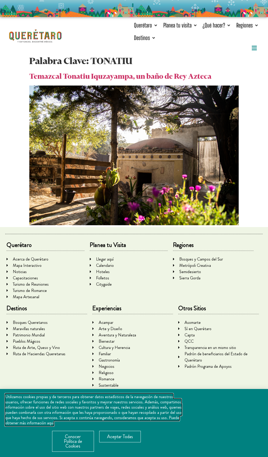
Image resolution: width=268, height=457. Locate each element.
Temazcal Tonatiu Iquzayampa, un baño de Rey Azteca (120, 76)
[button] (146, 25)
